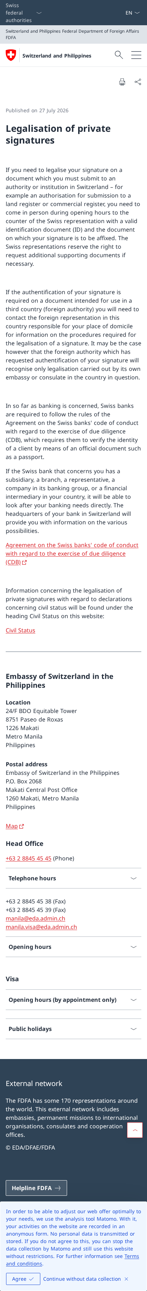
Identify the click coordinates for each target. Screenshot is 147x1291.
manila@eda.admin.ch (35, 918)
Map (12, 826)
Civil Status (20, 630)
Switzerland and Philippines (56, 55)
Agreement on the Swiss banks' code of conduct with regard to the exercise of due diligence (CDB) (72, 553)
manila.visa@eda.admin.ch (41, 927)
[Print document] (122, 82)
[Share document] (138, 82)
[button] (135, 1130)
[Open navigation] (136, 55)
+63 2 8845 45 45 (28, 858)
